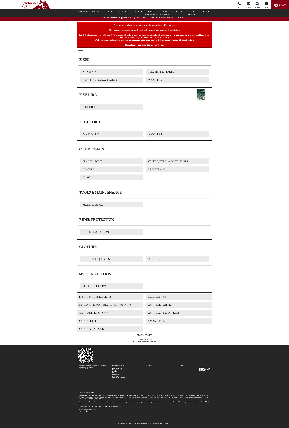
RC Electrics (157, 296)
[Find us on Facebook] (200, 370)
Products (80, 50)
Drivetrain (156, 169)
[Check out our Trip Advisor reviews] (207, 370)
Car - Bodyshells (160, 304)
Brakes (88, 177)
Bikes (110, 11)
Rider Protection (165, 13)
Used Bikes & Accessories (100, 79)
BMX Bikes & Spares (161, 71)
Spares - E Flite (89, 320)
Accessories (124, 11)
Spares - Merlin (158, 320)
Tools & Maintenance (151, 13)
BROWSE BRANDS (144, 335)
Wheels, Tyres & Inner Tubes (168, 161)
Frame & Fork (92, 161)
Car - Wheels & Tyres (93, 312)
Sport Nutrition (95, 286)
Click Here (122, 377)
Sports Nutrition (192, 13)
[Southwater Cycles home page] (36, 4)
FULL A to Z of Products (144, 340)
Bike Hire (82, 11)
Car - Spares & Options (163, 312)
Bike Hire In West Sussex (85, 411)
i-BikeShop (145, 423)
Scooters (155, 79)
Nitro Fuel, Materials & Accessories (105, 304)
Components (138, 11)
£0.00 (282, 4)
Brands (206, 11)
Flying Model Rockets (95, 296)
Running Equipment (97, 259)
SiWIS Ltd (168, 423)
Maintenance (93, 204)
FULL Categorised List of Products (144, 342)
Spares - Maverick (91, 328)
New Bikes (89, 71)
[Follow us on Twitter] (203, 370)
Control (89, 169)
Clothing (179, 11)
